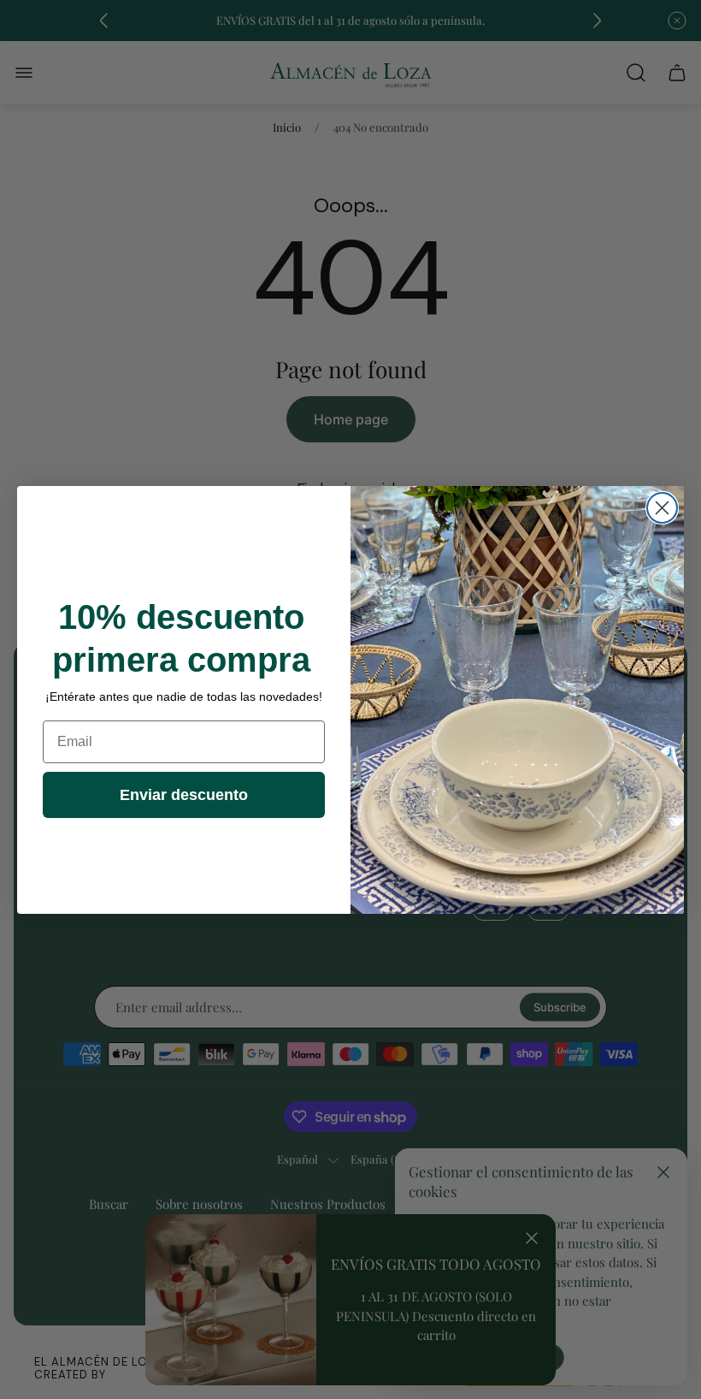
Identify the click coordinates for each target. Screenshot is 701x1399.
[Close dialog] (662, 508)
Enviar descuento (184, 794)
